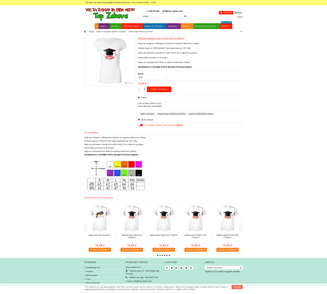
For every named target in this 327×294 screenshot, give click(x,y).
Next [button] (241, 227)
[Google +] (176, 268)
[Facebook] (167, 268)
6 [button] (169, 255)
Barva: (141, 74)
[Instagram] (191, 268)
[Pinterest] (186, 268)
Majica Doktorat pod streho (195, 236)
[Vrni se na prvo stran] (85, 31)
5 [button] (166, 255)
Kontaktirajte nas (93, 267)
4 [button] (164, 255)
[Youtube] (181, 268)
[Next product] (242, 31)
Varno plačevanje (93, 283)
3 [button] (162, 255)
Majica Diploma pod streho (132, 236)
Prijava (240, 17)
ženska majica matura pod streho (172, 114)
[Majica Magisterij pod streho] (227, 218)
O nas (88, 279)
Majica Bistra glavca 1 (100, 235)
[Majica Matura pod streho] (164, 218)
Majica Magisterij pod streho (227, 236)
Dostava (89, 271)
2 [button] (160, 255)
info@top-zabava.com (143, 281)
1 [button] (157, 255)
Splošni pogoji (91, 275)
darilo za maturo (147, 114)
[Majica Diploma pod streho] (132, 218)
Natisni (143, 97)
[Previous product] (240, 31)
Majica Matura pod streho (164, 235)
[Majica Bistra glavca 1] (100, 218)
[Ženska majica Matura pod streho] (109, 60)
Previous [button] (85, 227)
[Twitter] (172, 268)
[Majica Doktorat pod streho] (195, 218)
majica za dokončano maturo (201, 114)
